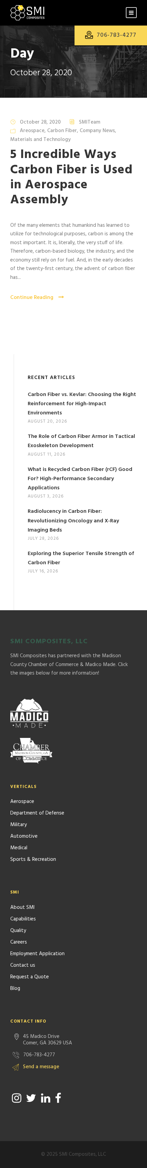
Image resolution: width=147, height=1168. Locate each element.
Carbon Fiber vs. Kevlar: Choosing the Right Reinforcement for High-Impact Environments (82, 403)
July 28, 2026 (43, 538)
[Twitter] (31, 1098)
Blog (15, 988)
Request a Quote (29, 977)
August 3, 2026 (46, 496)
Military (18, 825)
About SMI (22, 907)
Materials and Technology (40, 140)
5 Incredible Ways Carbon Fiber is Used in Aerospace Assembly (71, 177)
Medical (18, 848)
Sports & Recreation (33, 859)
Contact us (22, 965)
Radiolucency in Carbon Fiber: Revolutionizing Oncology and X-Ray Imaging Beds (73, 520)
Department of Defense (37, 813)
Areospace (32, 131)
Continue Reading (31, 297)
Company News (97, 131)
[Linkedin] (45, 1098)
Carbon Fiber (62, 131)
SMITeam (89, 122)
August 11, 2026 (46, 454)
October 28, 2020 (40, 122)
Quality (18, 931)
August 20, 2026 (47, 421)
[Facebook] (58, 1098)
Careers (18, 942)
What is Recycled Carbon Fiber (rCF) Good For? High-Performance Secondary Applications (80, 478)
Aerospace (22, 802)
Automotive (24, 836)
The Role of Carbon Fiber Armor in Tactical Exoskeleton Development (81, 441)
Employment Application (37, 954)
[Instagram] (16, 1098)
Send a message (41, 1067)
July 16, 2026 (43, 571)
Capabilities (23, 919)
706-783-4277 (116, 35)
